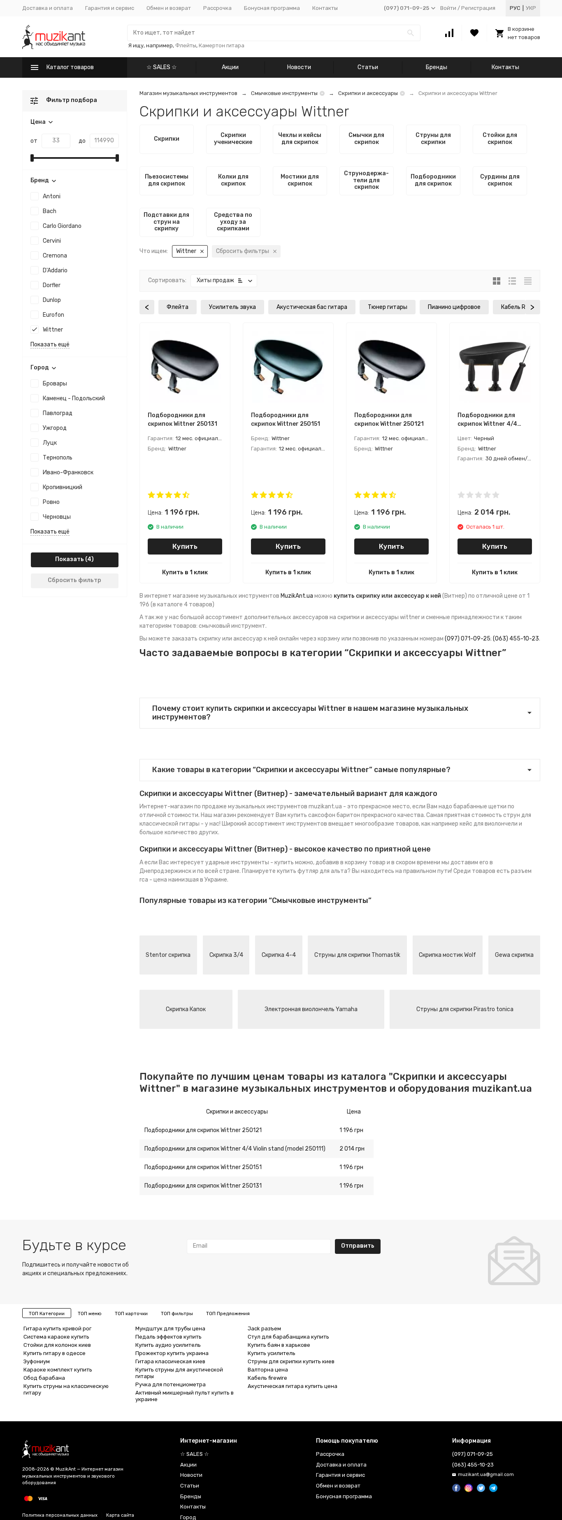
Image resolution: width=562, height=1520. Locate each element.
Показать (69, 559)
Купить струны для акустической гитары (179, 1373)
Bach (49, 211)
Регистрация (478, 8)
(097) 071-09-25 (467, 638)
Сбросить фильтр (74, 580)
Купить (184, 546)
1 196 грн (351, 1130)
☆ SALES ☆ (161, 67)
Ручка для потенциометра (170, 1384)
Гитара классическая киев (170, 1361)
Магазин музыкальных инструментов (188, 93)
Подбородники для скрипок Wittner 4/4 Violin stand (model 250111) (234, 1148)
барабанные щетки (479, 806)
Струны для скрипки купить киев (291, 1361)
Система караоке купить (56, 1337)
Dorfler (51, 285)
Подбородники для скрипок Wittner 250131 (203, 1185)
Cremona (55, 255)
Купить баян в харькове (279, 1345)
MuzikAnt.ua (297, 595)
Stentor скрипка (168, 954)
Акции (230, 67)
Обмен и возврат (168, 8)
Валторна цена (268, 1370)
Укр (531, 8)
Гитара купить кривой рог (57, 1328)
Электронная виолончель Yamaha (311, 1009)
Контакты (325, 8)
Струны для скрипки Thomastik (357, 954)
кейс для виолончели (489, 823)
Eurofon (53, 314)
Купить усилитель (271, 1353)
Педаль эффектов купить (168, 1337)
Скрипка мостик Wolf (447, 954)
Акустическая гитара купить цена (292, 1386)
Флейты (185, 45)
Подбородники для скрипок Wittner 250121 (203, 1130)
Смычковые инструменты (284, 93)
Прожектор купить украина (172, 1353)
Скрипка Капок (186, 1009)
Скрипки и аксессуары (368, 93)
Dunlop (52, 300)
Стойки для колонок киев (57, 1345)
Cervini (52, 240)
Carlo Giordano (62, 226)
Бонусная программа (272, 8)
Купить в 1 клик (185, 572)
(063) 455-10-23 (516, 638)
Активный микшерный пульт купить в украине (184, 1396)
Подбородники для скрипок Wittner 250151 (203, 1167)
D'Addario (55, 270)
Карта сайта (120, 1515)
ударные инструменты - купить (249, 862)
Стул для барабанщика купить (288, 1337)
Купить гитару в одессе (54, 1353)
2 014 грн (352, 1148)
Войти (448, 8)
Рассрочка (217, 8)
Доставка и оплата (47, 8)
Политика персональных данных (60, 1515)
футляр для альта (322, 871)
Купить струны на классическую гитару (66, 1389)
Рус (515, 8)
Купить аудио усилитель (168, 1345)
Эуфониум (36, 1361)
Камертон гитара (221, 45)
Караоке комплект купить (57, 1370)
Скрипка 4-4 (279, 954)
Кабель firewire (267, 1378)
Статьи (368, 67)
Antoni (51, 196)
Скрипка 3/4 (226, 954)
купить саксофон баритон (324, 815)
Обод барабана (44, 1378)
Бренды (436, 67)
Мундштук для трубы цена (170, 1328)
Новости (299, 67)
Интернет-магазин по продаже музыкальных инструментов (223, 806)
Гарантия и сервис (109, 8)
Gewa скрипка (514, 954)
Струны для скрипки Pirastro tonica (464, 1009)
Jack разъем (264, 1328)
